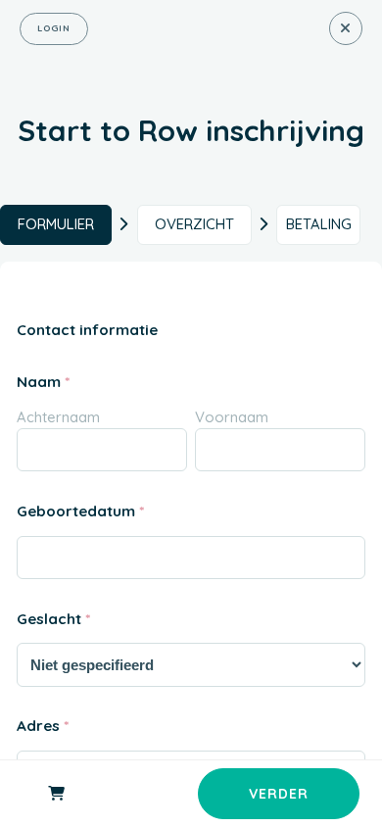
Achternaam (58, 417)
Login (54, 28)
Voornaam (231, 417)
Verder (279, 793)
